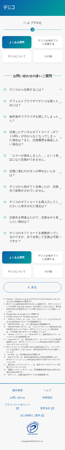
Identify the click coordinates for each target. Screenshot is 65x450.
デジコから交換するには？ (26, 89)
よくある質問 (16, 42)
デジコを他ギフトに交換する (48, 42)
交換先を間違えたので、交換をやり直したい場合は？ (33, 219)
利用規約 (47, 397)
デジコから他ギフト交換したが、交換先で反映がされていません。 (33, 188)
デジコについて (17, 56)
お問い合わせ (17, 397)
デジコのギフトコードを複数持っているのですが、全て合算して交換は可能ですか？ (33, 237)
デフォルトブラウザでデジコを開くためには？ (33, 103)
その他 (48, 56)
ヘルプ (47, 390)
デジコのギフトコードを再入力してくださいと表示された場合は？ (33, 203)
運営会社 (45, 408)
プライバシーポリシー (17, 404)
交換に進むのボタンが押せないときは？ (32, 173)
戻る (34, 287)
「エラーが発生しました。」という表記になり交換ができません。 (33, 157)
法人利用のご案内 (30, 415)
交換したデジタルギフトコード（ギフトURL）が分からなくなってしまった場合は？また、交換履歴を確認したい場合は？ (33, 138)
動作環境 (17, 390)
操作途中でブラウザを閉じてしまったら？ (33, 118)
